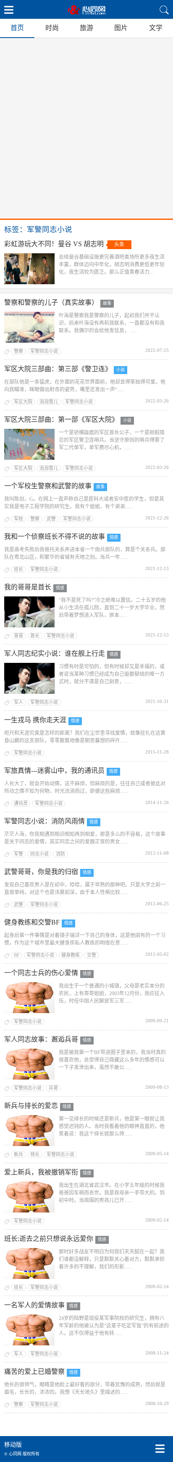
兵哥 (53, 1087)
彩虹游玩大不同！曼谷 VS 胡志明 (54, 243)
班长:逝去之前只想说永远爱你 (48, 1238)
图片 (121, 27)
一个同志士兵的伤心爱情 (41, 972)
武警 (51, 518)
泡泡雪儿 (48, 401)
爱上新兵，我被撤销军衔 (41, 1172)
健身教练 (70, 955)
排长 (34, 1154)
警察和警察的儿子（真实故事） (51, 302)
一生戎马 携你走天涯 (35, 719)
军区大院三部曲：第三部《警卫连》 (58, 368)
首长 (34, 635)
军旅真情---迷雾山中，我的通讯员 (54, 770)
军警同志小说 (44, 351)
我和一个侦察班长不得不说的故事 (54, 536)
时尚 (52, 27)
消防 (60, 853)
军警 (18, 853)
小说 (120, 369)
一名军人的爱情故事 (34, 1305)
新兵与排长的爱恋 (31, 1105)
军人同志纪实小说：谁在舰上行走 (54, 653)
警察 (18, 351)
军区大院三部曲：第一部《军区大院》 (61, 419)
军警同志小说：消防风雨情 (44, 821)
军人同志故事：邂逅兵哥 (41, 1039)
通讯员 (21, 803)
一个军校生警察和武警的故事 (48, 485)
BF (16, 955)
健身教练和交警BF (32, 922)
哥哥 (18, 635)
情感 (114, 537)
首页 (17, 27)
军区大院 (23, 401)
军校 (18, 518)
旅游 (86, 27)
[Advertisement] (86, 128)
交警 (91, 955)
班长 (18, 569)
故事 (107, 303)
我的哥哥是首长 (27, 587)
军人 (18, 702)
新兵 (18, 1154)
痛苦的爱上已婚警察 (34, 1371)
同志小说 (39, 853)
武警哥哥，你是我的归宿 (41, 871)
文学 (156, 27)
